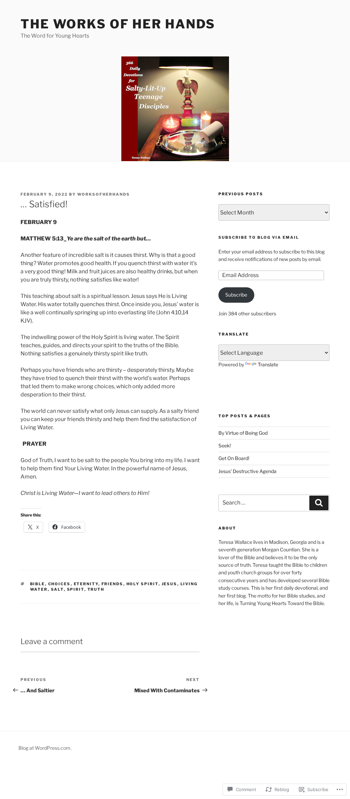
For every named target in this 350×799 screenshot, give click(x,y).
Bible (37, 583)
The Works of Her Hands (118, 23)
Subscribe (236, 295)
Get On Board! (233, 458)
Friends (112, 583)
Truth (96, 589)
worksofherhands (103, 194)
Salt (57, 589)
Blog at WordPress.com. (44, 748)
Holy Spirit (142, 583)
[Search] (318, 503)
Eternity (86, 583)
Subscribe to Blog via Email (258, 237)
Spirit (75, 589)
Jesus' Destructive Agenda (247, 471)
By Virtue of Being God (243, 433)
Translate (268, 364)
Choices (59, 583)
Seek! (224, 445)
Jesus (169, 583)
